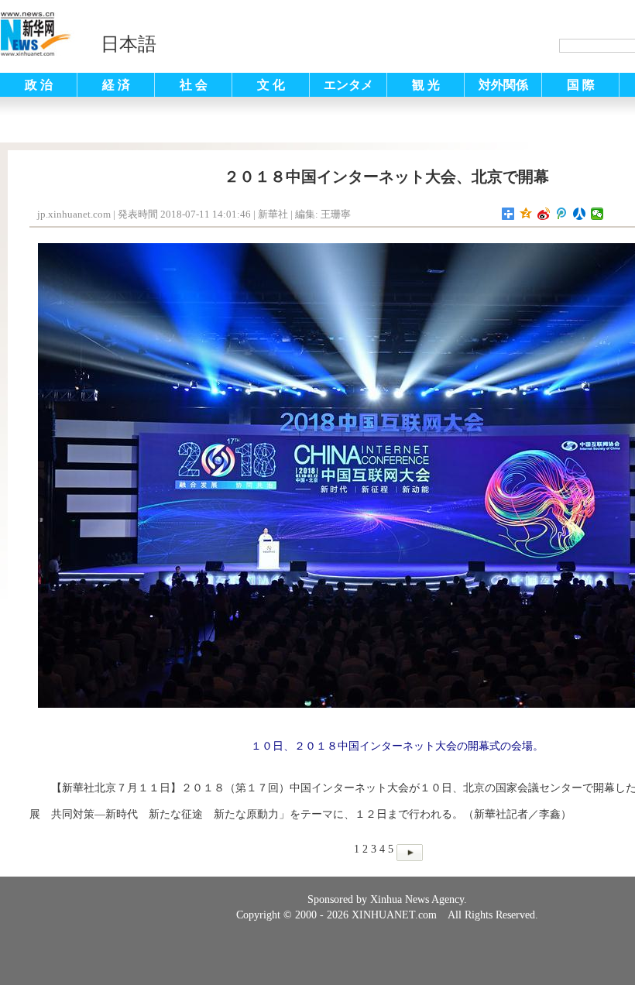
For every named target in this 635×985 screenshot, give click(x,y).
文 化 (271, 84)
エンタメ (348, 84)
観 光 (426, 84)
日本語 (128, 44)
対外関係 (503, 84)
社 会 (194, 84)
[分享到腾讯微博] (561, 214)
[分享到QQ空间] (526, 214)
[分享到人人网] (579, 214)
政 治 (39, 84)
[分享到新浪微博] (544, 214)
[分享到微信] (597, 214)
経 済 (116, 84)
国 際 (581, 84)
